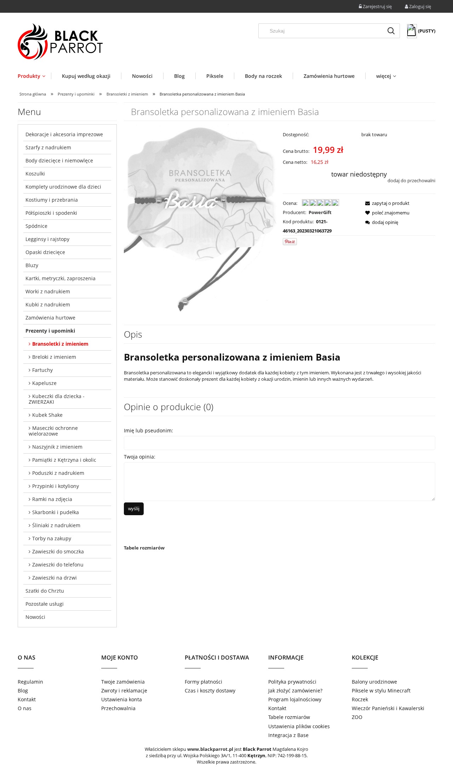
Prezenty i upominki (50, 330)
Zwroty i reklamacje (124, 690)
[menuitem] (34, 76)
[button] (385, 203)
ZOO (357, 717)
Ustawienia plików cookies (299, 726)
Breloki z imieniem (54, 356)
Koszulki (35, 173)
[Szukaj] (391, 30)
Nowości (35, 617)
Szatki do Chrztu (44, 590)
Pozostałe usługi (44, 603)
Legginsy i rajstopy (47, 239)
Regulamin (30, 681)
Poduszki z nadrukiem (58, 473)
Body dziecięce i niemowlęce (59, 160)
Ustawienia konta (121, 699)
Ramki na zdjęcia (52, 499)
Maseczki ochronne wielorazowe (53, 431)
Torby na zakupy (51, 538)
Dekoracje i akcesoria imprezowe (64, 134)
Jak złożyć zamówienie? (295, 690)
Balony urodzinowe (374, 681)
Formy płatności (203, 681)
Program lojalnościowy (294, 699)
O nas (24, 708)
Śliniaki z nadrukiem (56, 525)
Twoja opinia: (139, 456)
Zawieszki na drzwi (54, 577)
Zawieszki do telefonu (58, 564)
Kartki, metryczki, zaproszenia (60, 278)
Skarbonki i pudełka (55, 512)
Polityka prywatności (292, 681)
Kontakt (27, 699)
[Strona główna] (60, 41)
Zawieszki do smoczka (58, 551)
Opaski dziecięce (45, 252)
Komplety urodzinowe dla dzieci (63, 186)
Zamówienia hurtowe (50, 317)
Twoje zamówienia (123, 681)
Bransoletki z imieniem (60, 343)
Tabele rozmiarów (144, 548)
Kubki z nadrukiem (47, 304)
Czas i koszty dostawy (210, 690)
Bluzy (31, 265)
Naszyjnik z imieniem (57, 446)
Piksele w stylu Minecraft (381, 690)
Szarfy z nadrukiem (48, 147)
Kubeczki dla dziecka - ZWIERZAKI (57, 399)
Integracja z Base (288, 735)
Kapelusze (44, 383)
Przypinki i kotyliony (55, 486)
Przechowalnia (118, 708)
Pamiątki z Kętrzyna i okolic (64, 459)
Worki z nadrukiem (47, 291)
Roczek (360, 699)
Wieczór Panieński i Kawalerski (388, 708)
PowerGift (320, 212)
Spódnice (36, 226)
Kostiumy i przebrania (51, 199)
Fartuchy (42, 370)
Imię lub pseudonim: (148, 430)
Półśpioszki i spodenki (51, 212)
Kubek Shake (47, 415)
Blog (23, 690)
